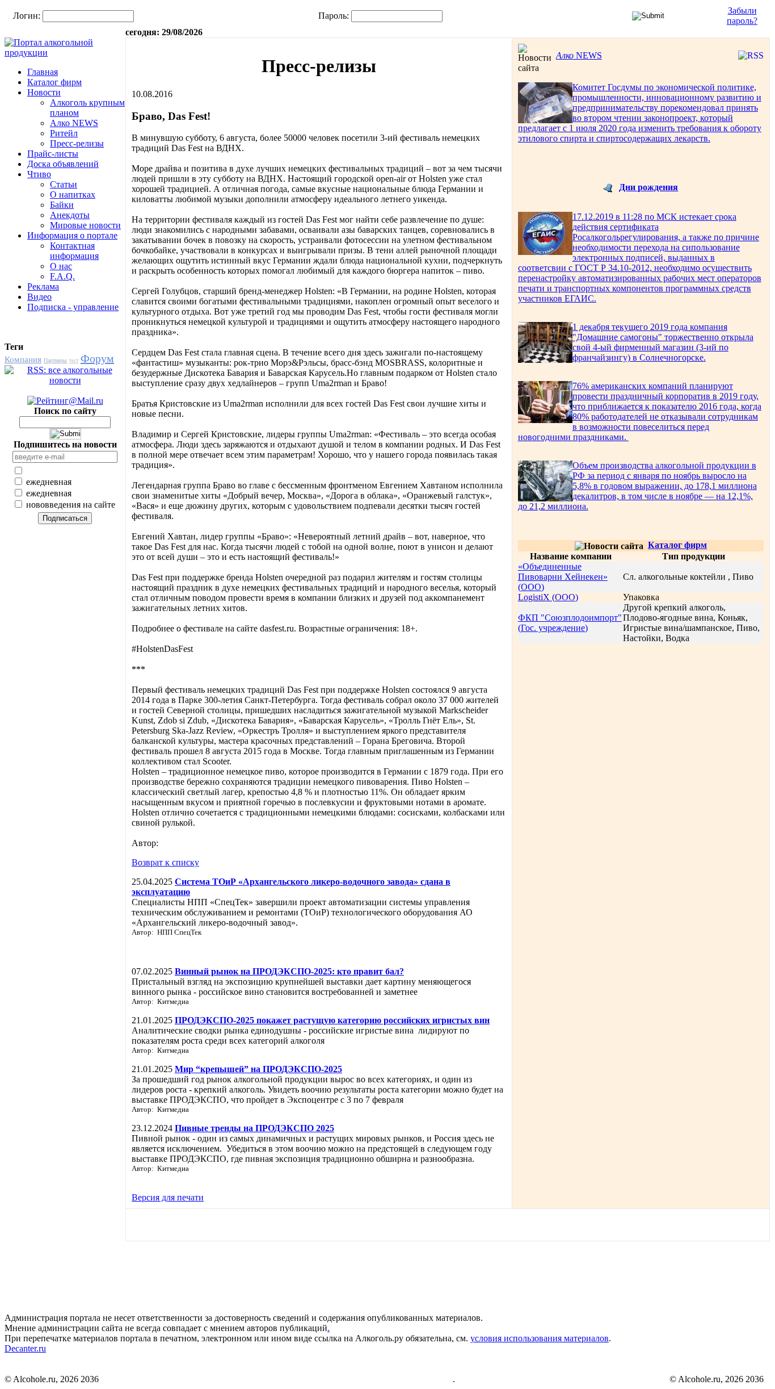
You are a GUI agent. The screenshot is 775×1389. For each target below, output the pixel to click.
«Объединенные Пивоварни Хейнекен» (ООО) (563, 577)
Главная (42, 72)
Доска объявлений (63, 164)
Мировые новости (85, 225)
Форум (97, 358)
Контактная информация (74, 251)
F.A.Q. (62, 276)
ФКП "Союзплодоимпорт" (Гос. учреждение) (570, 623)
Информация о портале (72, 235)
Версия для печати (168, 1197)
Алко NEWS (74, 123)
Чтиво (39, 174)
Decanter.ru (25, 1348)
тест (73, 360)
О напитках (72, 194)
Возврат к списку (165, 862)
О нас (61, 266)
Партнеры (55, 360)
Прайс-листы (52, 153)
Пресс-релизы (77, 143)
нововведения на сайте (69, 504)
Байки (62, 205)
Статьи (63, 184)
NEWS (579, 55)
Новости (44, 92)
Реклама (43, 286)
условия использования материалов (539, 1338)
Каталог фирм (54, 82)
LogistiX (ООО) (548, 597)
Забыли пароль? (742, 16)
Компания (23, 359)
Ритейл (64, 133)
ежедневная (47, 482)
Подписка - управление (73, 307)
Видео (39, 297)
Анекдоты (70, 215)
